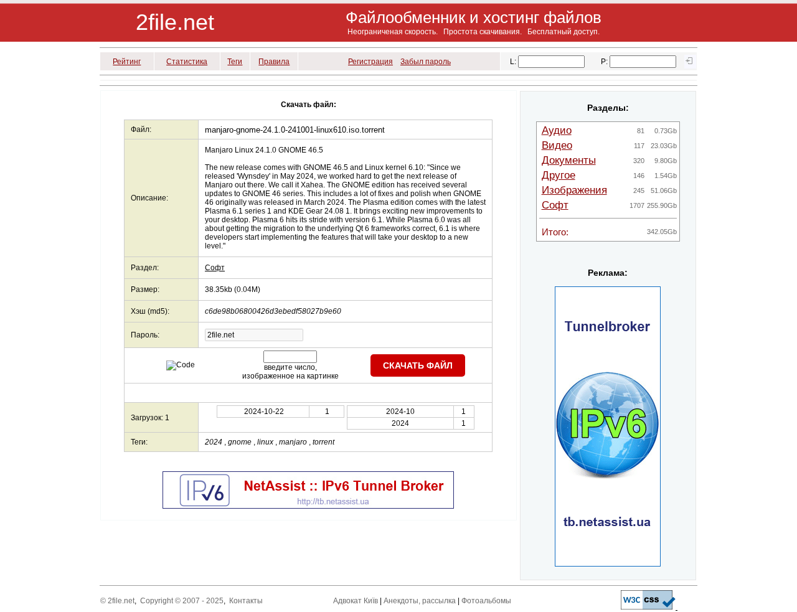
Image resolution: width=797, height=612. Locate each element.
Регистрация (370, 61)
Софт (215, 267)
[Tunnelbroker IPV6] (308, 506)
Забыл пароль (425, 61)
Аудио (557, 130)
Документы (569, 160)
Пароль (144, 335)
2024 (213, 442)
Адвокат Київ (355, 600)
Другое (558, 175)
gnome (240, 442)
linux (265, 442)
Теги (234, 61)
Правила (274, 61)
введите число (289, 367)
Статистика (186, 61)
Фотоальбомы (486, 600)
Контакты (246, 600)
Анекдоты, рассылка (420, 600)
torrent (323, 442)
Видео (557, 145)
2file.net (175, 22)
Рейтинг (127, 61)
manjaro (293, 442)
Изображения (574, 190)
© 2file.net (117, 600)
